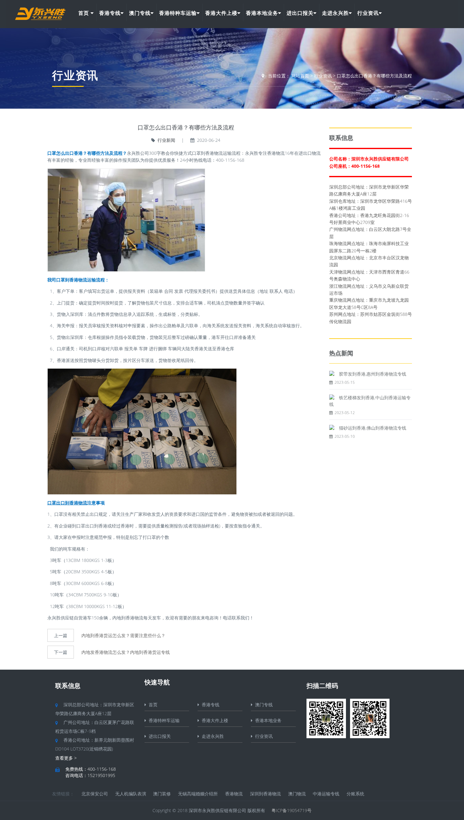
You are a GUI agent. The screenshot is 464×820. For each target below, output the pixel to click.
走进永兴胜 (335, 12)
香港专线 (110, 12)
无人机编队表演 (130, 794)
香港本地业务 (262, 12)
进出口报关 (300, 12)
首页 (84, 12)
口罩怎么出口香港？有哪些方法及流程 (374, 76)
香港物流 (234, 794)
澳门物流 (297, 794)
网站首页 (300, 76)
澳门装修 (162, 794)
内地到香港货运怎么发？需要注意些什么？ (123, 635)
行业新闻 (166, 140)
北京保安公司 (94, 794)
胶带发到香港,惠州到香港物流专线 (372, 374)
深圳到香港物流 (265, 794)
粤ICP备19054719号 (291, 810)
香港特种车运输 (178, 12)
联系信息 (67, 685)
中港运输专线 (326, 794)
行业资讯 (368, 12)
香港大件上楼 (221, 12)
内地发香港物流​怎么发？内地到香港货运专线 (125, 652)
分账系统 (355, 794)
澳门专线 (140, 12)
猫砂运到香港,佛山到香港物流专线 (372, 428)
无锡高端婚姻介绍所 (198, 794)
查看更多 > (66, 758)
